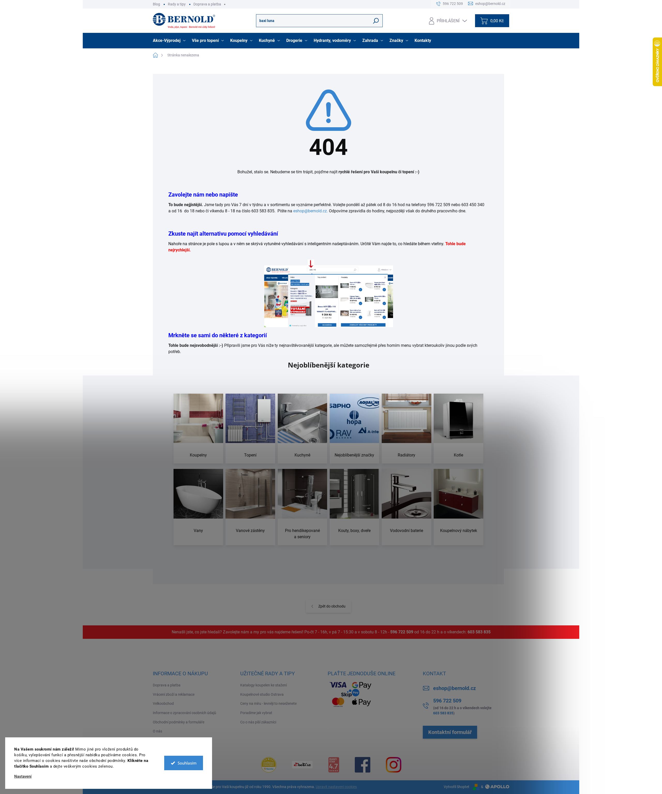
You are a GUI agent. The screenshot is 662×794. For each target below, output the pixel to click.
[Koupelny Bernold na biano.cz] (333, 765)
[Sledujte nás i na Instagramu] (393, 765)
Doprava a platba (207, 4)
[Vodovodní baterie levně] (406, 507)
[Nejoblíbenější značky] (354, 429)
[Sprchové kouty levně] (354, 507)
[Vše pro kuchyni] (302, 429)
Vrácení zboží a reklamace (173, 694)
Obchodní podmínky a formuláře (178, 722)
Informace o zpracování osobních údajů (184, 713)
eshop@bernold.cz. (310, 210)
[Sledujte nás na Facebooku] (362, 765)
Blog (156, 4)
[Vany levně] (198, 507)
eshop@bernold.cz (454, 688)
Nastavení (23, 776)
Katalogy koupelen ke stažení (263, 685)
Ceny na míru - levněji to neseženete (268, 703)
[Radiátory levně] (406, 429)
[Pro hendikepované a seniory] (302, 507)
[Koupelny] (198, 429)
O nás (157, 731)
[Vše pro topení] (250, 429)
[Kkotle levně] (458, 429)
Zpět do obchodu (331, 606)
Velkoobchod (163, 703)
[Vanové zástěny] (250, 507)
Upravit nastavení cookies (336, 787)
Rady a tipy (177, 4)
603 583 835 (479, 632)
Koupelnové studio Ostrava (262, 694)
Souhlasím (187, 763)
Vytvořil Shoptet (456, 787)
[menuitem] (170, 40)
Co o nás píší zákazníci (258, 722)
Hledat (376, 21)
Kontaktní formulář (450, 732)
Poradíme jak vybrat (256, 713)
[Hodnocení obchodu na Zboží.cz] (302, 764)
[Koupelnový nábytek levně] (458, 507)
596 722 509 (401, 632)
